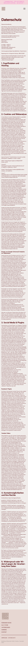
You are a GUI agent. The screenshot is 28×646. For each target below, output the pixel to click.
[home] (3, 9)
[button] (24, 9)
